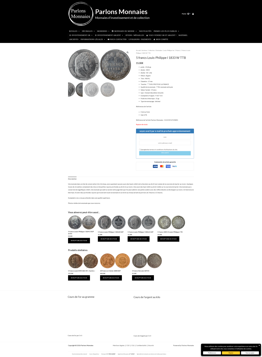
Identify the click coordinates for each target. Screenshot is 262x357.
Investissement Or (81, 35)
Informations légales (92, 39)
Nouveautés (145, 31)
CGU (132, 345)
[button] (127, 52)
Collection (151, 50)
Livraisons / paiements (140, 39)
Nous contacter (118, 39)
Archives (73, 39)
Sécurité (151, 345)
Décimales (87, 31)
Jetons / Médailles (134, 35)
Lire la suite (79, 240)
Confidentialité (141, 345)
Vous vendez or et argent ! (162, 35)
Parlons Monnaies (121, 11)
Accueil (138, 50)
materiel (183, 35)
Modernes (102, 31)
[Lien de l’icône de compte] (193, 14)
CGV (127, 345)
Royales (73, 31)
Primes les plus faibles (165, 31)
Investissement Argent (109, 35)
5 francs (177, 50)
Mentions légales (119, 345)
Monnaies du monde (124, 31)
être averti (165, 153)
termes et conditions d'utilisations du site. (163, 149)
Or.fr (80, 335)
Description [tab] (72, 179)
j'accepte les (159, 149)
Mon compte (162, 39)
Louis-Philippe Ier (168, 50)
